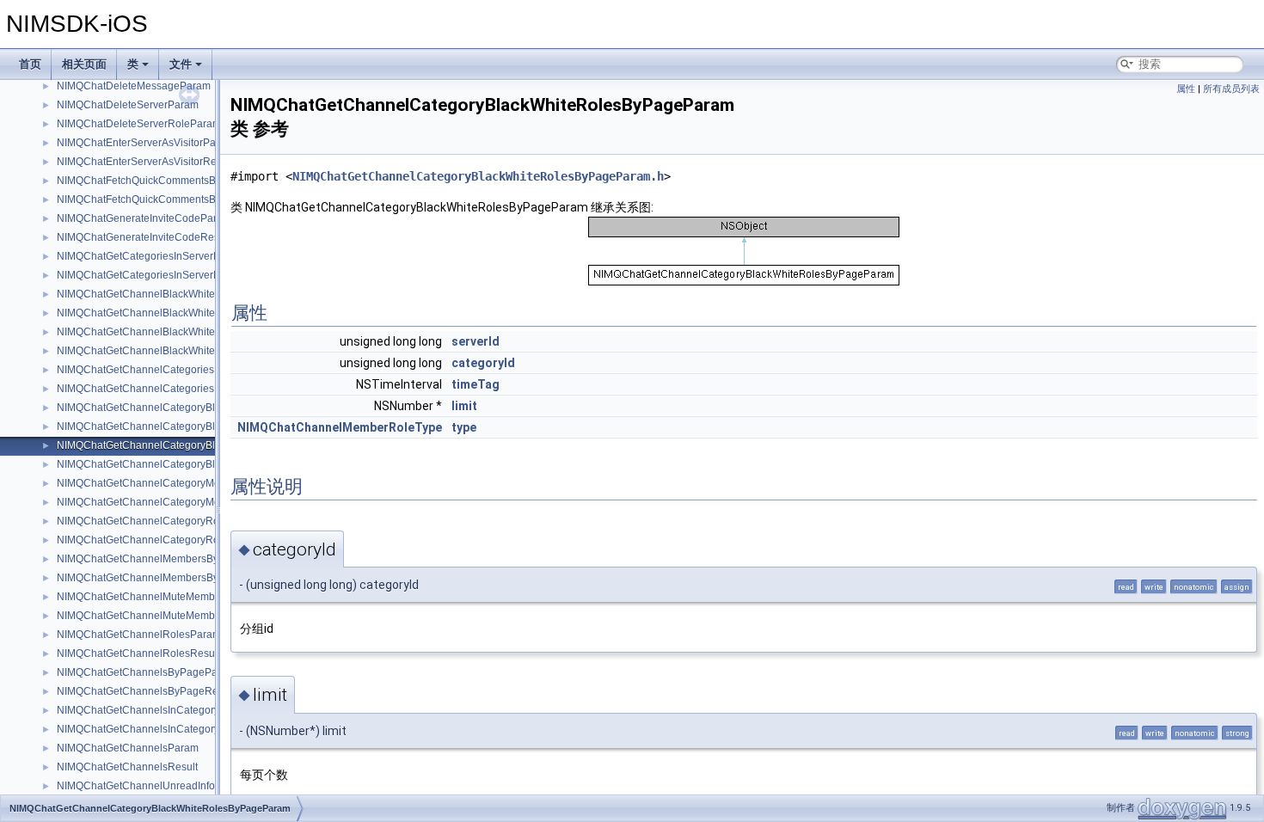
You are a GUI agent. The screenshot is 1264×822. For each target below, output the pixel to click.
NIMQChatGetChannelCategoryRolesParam (160, 521)
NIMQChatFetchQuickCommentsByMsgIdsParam (171, 181)
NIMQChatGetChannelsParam (128, 748)
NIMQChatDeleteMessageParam (134, 86)
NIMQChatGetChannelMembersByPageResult (165, 578)
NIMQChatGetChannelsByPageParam (146, 672)
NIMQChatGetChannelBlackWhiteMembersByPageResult (191, 313)
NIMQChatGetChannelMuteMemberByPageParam (174, 597)
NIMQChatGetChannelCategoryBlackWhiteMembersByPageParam (213, 408)
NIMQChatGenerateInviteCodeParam (144, 218)
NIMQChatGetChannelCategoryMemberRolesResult (179, 502)
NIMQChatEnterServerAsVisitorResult (145, 162)
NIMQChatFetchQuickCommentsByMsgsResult (166, 199)
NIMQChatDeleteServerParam (128, 105)
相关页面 (84, 64)
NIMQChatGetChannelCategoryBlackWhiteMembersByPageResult (213, 426)
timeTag (475, 384)
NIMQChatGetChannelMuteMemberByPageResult (174, 616)
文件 (180, 64)
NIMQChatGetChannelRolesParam (139, 635)
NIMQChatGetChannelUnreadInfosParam (154, 786)
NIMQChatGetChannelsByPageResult (146, 691)
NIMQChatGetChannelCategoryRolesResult (160, 540)
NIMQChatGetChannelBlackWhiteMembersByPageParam (192, 294)
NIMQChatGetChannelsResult (127, 767)
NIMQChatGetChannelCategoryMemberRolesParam (180, 483)
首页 (30, 64)
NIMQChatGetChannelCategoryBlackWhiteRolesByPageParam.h (478, 176)
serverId (475, 341)
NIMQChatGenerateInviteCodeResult (143, 237)
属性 (1185, 89)
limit (464, 406)
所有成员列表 (1231, 89)
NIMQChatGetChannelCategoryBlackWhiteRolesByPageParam (205, 445)
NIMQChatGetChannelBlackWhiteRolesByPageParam (183, 332)
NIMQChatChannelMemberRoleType (339, 427)
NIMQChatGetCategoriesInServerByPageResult (168, 275)
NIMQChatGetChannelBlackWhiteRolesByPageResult (183, 351)
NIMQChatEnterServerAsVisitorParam (145, 143)
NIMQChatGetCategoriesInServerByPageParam (169, 256)
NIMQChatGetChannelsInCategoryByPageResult (171, 729)
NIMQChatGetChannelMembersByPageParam (165, 559)
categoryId (483, 363)
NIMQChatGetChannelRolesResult (138, 653)
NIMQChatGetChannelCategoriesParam (151, 370)
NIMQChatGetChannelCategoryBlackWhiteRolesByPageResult (205, 464)
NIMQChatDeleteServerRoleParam (139, 124)
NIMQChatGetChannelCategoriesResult (150, 389)
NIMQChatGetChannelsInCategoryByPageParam (172, 710)
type (463, 427)
